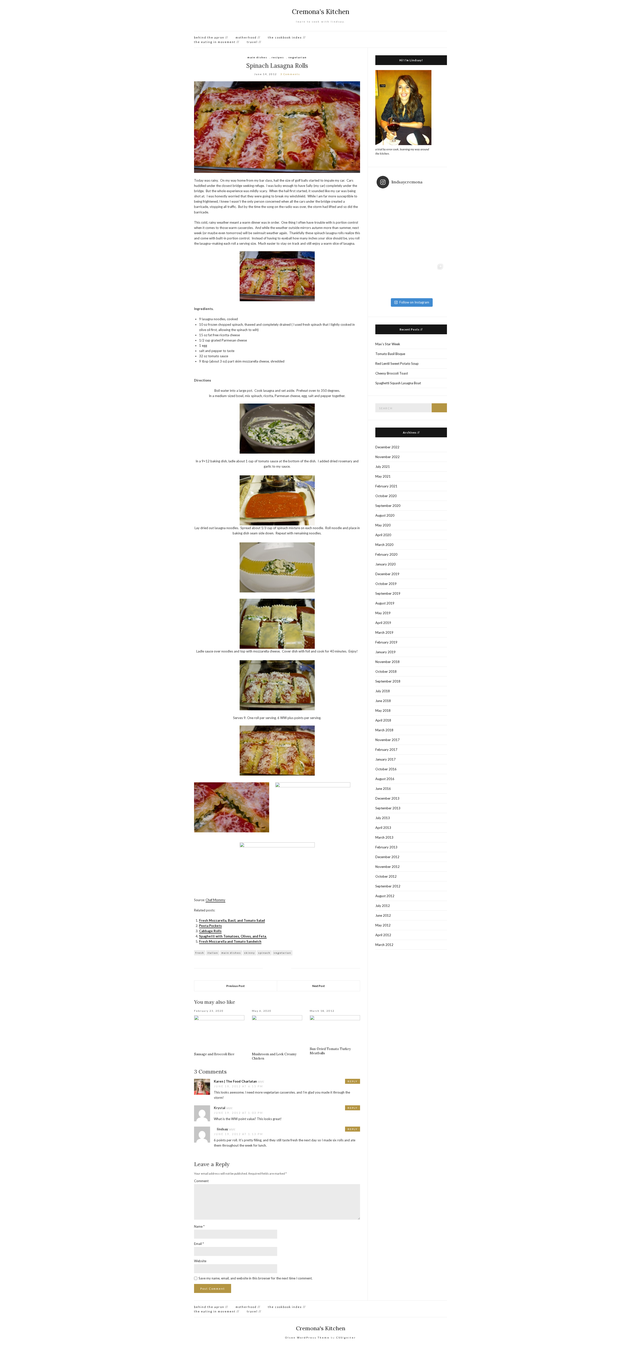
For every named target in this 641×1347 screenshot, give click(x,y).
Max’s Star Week (387, 344)
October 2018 (386, 671)
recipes (278, 57)
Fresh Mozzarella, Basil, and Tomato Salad (232, 920)
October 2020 (386, 496)
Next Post (318, 985)
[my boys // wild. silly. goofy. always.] (394, 278)
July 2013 (382, 818)
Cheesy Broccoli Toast (391, 373)
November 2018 (387, 662)
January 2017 (385, 759)
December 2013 (387, 798)
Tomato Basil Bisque (390, 354)
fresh (199, 952)
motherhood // (248, 37)
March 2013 (384, 837)
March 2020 (384, 545)
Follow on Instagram (414, 302)
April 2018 (383, 720)
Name (199, 1226)
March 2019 (384, 632)
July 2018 (382, 691)
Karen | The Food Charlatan (235, 1081)
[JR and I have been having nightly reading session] (394, 209)
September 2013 (387, 808)
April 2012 (383, 935)
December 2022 (387, 447)
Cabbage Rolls (210, 931)
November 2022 (387, 457)
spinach (264, 952)
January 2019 (385, 652)
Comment (201, 1181)
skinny (249, 952)
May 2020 (383, 525)
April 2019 (383, 623)
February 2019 (386, 642)
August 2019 (384, 603)
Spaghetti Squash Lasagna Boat (398, 383)
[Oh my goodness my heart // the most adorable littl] (428, 278)
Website (200, 1261)
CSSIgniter (346, 1337)
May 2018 (383, 711)
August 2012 (384, 896)
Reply (353, 1081)
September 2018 (387, 681)
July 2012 (382, 906)
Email (199, 1244)
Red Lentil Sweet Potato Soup (397, 364)
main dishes (257, 57)
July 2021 (382, 467)
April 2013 (383, 828)
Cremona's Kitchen (320, 12)
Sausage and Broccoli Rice (214, 1054)
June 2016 (383, 789)
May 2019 (383, 613)
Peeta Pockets (210, 926)
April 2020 (383, 535)
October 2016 (386, 769)
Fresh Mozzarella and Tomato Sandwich (230, 941)
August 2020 (384, 515)
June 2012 (383, 915)
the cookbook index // (287, 37)
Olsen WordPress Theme (307, 1337)
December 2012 (387, 857)
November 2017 (387, 740)
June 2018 (383, 701)
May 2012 (383, 925)
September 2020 (387, 506)
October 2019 (386, 584)
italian (212, 952)
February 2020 (386, 554)
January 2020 (385, 564)
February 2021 (386, 486)
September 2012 (387, 886)
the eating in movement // (216, 42)
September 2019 (387, 593)
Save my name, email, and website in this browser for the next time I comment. (255, 1278)
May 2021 (383, 476)
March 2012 (384, 945)
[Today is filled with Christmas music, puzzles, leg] (428, 209)
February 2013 (386, 847)
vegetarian (297, 57)
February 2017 (386, 750)
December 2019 (387, 574)
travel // (254, 42)
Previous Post (235, 985)
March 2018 (384, 730)
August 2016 (384, 779)
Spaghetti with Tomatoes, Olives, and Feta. (233, 936)
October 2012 (386, 876)
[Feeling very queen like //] (428, 244)
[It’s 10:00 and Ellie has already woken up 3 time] (394, 244)
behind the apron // (211, 37)
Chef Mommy (215, 900)
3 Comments (290, 74)
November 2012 (387, 867)
